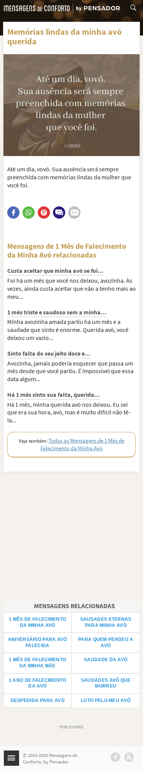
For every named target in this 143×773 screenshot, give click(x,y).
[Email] (74, 212)
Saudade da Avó (105, 659)
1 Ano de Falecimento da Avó (37, 683)
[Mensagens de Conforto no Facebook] (115, 757)
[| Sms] (59, 212)
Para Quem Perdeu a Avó (105, 642)
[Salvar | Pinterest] (44, 212)
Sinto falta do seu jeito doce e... (48, 353)
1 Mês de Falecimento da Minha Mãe (37, 662)
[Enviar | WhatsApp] (28, 212)
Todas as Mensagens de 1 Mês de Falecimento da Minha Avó (82, 444)
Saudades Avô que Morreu (106, 683)
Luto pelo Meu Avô (105, 700)
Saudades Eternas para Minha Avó (106, 622)
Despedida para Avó (37, 700)
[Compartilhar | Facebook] (13, 212)
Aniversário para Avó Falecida (37, 642)
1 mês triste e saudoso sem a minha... (56, 312)
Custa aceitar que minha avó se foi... (55, 270)
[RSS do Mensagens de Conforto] (129, 757)
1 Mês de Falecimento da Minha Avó (37, 622)
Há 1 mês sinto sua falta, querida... (53, 394)
